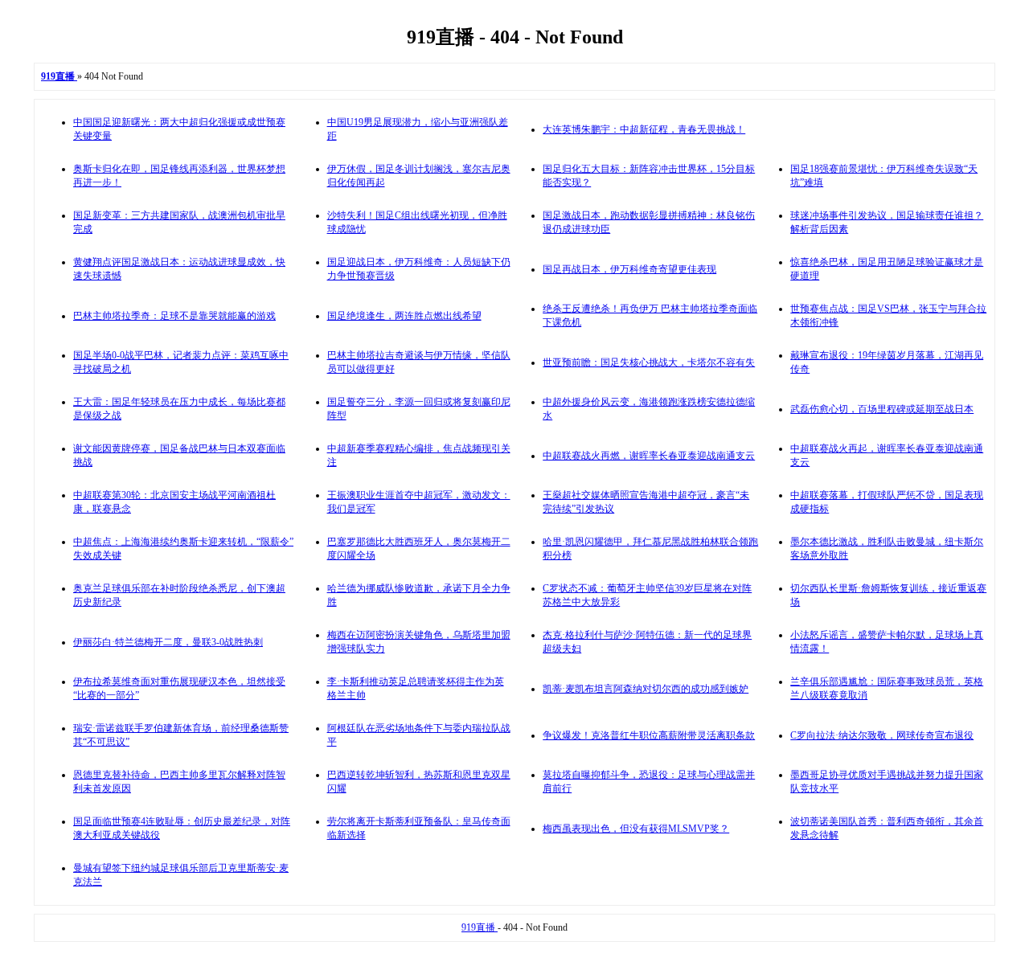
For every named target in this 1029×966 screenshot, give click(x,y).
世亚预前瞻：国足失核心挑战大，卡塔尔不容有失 (649, 362)
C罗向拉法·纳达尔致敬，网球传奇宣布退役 (882, 735)
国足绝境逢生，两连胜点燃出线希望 (404, 315)
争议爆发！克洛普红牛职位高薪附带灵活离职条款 (649, 735)
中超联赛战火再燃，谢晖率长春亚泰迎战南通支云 (649, 455)
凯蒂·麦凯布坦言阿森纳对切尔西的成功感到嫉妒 (645, 688)
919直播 (479, 927)
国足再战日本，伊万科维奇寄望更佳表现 (629, 269)
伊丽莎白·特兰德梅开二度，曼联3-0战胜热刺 (168, 642)
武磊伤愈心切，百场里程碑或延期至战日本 (882, 409)
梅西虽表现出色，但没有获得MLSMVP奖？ (636, 828)
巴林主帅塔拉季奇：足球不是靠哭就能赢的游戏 (174, 315)
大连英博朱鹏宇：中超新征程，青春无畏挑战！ (644, 129)
